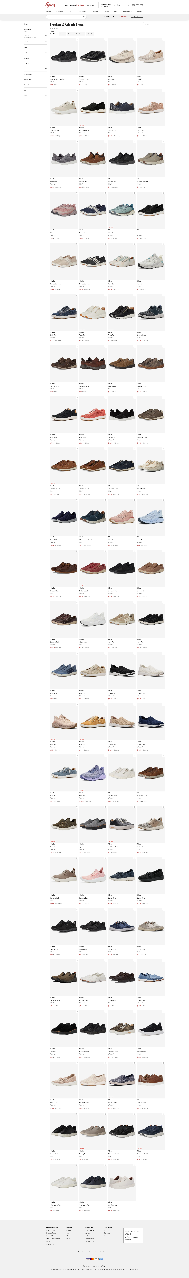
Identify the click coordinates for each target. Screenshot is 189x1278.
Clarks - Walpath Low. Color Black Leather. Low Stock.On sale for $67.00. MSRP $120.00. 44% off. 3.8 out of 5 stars (64, 932)
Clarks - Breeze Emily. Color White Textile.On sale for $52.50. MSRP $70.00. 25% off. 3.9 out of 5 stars (93, 983)
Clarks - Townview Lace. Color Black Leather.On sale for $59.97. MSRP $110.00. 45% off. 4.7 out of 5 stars (93, 62)
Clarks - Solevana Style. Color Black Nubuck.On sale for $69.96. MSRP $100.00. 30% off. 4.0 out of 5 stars (151, 1034)
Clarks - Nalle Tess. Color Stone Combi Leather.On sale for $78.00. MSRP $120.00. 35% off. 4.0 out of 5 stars (122, 625)
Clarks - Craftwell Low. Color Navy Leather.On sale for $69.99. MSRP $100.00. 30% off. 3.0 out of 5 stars (151, 318)
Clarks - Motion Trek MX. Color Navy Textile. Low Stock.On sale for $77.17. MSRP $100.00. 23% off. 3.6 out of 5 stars (151, 1137)
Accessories (83, 11)
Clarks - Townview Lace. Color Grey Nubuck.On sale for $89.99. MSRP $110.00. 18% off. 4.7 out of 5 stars (151, 420)
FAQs (48, 1241)
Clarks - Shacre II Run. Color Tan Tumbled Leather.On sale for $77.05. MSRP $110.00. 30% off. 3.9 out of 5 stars (64, 574)
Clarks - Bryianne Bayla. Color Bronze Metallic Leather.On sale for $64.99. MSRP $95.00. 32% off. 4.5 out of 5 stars (64, 625)
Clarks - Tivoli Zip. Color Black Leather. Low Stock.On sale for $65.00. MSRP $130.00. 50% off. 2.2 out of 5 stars (122, 318)
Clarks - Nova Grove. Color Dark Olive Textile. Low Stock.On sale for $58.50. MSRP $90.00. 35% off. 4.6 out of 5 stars (64, 830)
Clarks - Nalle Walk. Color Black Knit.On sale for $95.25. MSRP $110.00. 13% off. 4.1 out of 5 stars (64, 420)
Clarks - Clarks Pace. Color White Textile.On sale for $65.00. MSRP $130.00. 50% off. (93, 625)
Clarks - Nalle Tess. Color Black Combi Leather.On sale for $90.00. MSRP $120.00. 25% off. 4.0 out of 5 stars (151, 625)
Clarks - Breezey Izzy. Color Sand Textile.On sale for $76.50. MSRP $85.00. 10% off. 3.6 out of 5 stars (122, 727)
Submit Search (84, 16)
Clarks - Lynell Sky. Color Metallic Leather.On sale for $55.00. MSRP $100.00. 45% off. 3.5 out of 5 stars (151, 62)
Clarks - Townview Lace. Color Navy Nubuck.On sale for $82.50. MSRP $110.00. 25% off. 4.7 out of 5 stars (122, 471)
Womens (68, 1230)
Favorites (137, 5)
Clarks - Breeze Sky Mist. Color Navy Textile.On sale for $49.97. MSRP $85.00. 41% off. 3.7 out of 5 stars (93, 216)
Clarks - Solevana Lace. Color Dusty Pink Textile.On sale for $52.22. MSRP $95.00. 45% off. (93, 881)
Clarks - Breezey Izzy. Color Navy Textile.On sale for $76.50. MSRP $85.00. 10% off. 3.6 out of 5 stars (151, 727)
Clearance (127, 11)
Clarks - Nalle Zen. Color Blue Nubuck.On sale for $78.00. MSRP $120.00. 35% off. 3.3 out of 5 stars (64, 778)
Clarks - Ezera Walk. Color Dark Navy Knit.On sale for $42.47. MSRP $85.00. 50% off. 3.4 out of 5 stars (64, 523)
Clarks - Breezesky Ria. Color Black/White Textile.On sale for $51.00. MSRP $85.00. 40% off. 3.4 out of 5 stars (151, 216)
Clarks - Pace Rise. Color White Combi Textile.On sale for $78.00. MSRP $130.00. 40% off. (151, 267)
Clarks (89, 34)
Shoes (48, 11)
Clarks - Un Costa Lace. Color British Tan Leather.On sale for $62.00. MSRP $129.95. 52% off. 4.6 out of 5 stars (151, 1086)
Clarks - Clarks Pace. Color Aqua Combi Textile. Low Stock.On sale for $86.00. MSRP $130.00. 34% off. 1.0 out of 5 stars (122, 216)
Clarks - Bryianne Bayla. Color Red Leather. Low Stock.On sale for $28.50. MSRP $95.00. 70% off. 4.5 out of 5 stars (93, 574)
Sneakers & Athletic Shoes (75, 34)
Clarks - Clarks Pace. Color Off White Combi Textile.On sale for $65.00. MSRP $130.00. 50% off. (122, 62)
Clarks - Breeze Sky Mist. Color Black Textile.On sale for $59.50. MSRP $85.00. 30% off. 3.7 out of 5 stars (93, 267)
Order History (89, 1239)
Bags (70, 11)
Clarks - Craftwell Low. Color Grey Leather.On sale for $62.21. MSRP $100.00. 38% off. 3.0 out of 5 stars (151, 830)
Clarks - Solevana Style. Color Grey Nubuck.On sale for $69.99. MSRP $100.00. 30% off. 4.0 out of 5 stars (64, 881)
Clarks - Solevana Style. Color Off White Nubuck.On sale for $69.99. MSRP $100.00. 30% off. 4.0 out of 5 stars (64, 113)
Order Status (89, 1236)
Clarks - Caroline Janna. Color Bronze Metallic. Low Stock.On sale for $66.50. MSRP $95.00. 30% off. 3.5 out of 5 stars (151, 369)
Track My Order (90, 1241)
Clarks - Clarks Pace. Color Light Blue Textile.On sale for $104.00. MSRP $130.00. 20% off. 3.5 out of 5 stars (151, 523)
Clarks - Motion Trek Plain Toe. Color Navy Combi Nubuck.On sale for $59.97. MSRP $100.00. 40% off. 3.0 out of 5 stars (93, 523)
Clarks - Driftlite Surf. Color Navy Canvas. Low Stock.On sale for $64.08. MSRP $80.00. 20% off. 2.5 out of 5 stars (122, 932)
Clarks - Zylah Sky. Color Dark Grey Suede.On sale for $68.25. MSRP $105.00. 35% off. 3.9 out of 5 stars (93, 830)
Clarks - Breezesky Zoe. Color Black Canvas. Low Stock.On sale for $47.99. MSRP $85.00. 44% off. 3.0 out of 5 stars (93, 113)
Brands (140, 11)
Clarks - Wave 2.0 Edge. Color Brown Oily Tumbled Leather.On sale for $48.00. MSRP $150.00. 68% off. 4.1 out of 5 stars (93, 369)
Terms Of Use (82, 1252)
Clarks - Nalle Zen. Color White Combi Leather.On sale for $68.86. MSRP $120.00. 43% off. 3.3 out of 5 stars (122, 267)
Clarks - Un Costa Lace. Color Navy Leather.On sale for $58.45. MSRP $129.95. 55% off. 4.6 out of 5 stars (122, 113)
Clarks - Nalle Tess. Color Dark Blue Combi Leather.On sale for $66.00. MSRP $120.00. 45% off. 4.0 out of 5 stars (64, 676)
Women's (96, 11)
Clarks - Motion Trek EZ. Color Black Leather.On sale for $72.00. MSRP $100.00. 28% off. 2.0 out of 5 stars (122, 164)
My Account (129, 5)
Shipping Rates (51, 1233)
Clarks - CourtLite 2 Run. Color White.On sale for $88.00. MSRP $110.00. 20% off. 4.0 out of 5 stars (64, 1188)
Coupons (107, 1236)
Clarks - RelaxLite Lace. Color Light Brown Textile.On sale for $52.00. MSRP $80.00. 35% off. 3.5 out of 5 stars (122, 369)
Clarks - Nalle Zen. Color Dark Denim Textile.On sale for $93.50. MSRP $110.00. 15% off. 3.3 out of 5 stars (64, 318)
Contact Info (50, 1244)
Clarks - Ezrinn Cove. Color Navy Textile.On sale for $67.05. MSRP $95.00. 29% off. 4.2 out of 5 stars (122, 881)
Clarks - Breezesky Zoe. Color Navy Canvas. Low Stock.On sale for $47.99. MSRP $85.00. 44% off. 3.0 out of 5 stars (122, 1086)
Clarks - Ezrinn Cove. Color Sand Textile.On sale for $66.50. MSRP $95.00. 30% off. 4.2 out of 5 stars (64, 1086)
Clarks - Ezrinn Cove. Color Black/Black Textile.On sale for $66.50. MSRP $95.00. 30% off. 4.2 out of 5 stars (151, 881)
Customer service (133, 5)
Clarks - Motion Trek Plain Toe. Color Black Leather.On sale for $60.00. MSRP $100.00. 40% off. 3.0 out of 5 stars (64, 62)
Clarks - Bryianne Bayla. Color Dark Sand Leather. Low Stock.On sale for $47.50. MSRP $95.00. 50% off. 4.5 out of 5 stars (151, 574)
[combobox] (66, 17)
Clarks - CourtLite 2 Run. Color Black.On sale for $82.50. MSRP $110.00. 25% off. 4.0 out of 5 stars (64, 1137)
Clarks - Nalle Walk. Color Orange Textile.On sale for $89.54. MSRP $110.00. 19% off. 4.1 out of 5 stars (93, 420)
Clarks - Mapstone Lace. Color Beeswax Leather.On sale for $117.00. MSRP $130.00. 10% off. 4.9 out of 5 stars (151, 778)
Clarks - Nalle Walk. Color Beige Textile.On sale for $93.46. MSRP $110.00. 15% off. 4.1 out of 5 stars (151, 113)
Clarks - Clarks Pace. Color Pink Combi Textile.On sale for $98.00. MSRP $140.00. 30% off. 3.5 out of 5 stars (122, 523)
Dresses (124, 1269)
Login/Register (89, 1230)
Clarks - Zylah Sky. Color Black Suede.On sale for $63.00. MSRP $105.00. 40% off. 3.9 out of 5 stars (64, 1034)
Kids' (116, 11)
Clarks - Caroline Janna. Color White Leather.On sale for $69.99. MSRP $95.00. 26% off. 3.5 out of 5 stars (122, 778)
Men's (107, 11)
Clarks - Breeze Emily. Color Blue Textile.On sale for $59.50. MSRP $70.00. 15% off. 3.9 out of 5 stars (151, 983)
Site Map (107, 1233)
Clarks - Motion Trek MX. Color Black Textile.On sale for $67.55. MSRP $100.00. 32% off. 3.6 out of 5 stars (122, 1137)
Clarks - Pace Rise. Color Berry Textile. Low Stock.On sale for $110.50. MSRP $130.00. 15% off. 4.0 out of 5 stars (93, 778)
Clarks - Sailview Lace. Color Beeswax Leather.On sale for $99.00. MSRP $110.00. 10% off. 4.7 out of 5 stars (64, 369)
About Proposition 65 (53, 1239)
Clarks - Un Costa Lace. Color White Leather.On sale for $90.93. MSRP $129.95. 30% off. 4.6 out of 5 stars (122, 1188)
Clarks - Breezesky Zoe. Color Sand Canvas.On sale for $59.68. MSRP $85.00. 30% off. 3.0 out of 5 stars (93, 1086)
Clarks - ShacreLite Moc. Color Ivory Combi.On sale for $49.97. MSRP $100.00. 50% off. (151, 471)
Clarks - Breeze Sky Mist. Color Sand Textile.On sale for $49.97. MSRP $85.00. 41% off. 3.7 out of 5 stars (64, 267)
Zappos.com (85, 1269)
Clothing (59, 11)
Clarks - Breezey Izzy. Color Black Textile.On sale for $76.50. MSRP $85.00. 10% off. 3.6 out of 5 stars (122, 676)
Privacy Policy (93, 1252)
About (106, 1230)
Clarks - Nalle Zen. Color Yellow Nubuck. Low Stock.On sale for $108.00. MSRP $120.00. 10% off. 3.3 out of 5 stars (93, 727)
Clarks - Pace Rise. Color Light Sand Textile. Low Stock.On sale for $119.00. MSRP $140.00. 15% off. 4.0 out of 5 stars (64, 727)
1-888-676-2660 (105, 4)
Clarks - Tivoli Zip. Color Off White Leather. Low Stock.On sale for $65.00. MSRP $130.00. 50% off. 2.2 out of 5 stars (93, 318)
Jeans (130, 1269)
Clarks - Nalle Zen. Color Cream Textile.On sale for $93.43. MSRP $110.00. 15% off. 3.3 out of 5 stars (93, 676)
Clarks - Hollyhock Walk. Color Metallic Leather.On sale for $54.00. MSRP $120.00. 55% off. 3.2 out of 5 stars (122, 1034)
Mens (67, 1233)
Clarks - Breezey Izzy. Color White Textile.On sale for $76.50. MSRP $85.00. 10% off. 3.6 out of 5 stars (151, 676)
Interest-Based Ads (105, 1252)
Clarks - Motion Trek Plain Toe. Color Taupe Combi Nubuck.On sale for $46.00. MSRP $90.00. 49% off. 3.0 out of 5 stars (151, 164)
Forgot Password (51, 1230)
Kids (67, 1236)
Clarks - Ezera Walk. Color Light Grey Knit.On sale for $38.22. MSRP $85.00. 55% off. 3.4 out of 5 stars (64, 164)
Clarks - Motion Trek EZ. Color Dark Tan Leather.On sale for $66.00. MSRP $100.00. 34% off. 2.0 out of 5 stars (93, 164)
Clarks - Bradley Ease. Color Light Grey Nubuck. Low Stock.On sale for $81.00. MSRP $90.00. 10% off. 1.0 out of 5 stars (93, 1137)
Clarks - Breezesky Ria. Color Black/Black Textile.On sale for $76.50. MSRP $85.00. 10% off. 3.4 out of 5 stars (122, 574)
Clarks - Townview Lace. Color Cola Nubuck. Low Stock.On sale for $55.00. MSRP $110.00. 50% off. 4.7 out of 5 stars (64, 471)
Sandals (119, 1269)
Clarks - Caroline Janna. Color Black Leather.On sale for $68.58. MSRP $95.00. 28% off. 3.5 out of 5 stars (93, 1034)
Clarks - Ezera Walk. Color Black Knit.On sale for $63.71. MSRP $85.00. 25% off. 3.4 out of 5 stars (122, 420)
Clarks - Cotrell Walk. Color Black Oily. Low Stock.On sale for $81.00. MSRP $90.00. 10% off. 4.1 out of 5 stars (93, 932)
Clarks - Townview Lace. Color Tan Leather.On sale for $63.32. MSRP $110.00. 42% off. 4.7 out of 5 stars (93, 471)
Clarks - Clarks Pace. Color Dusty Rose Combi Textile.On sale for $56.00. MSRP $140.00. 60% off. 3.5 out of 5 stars (64, 216)
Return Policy (50, 1236)
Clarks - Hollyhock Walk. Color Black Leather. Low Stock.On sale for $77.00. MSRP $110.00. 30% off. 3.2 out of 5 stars (122, 830)
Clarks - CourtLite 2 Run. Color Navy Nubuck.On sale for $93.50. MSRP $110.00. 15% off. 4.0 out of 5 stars (93, 1188)
